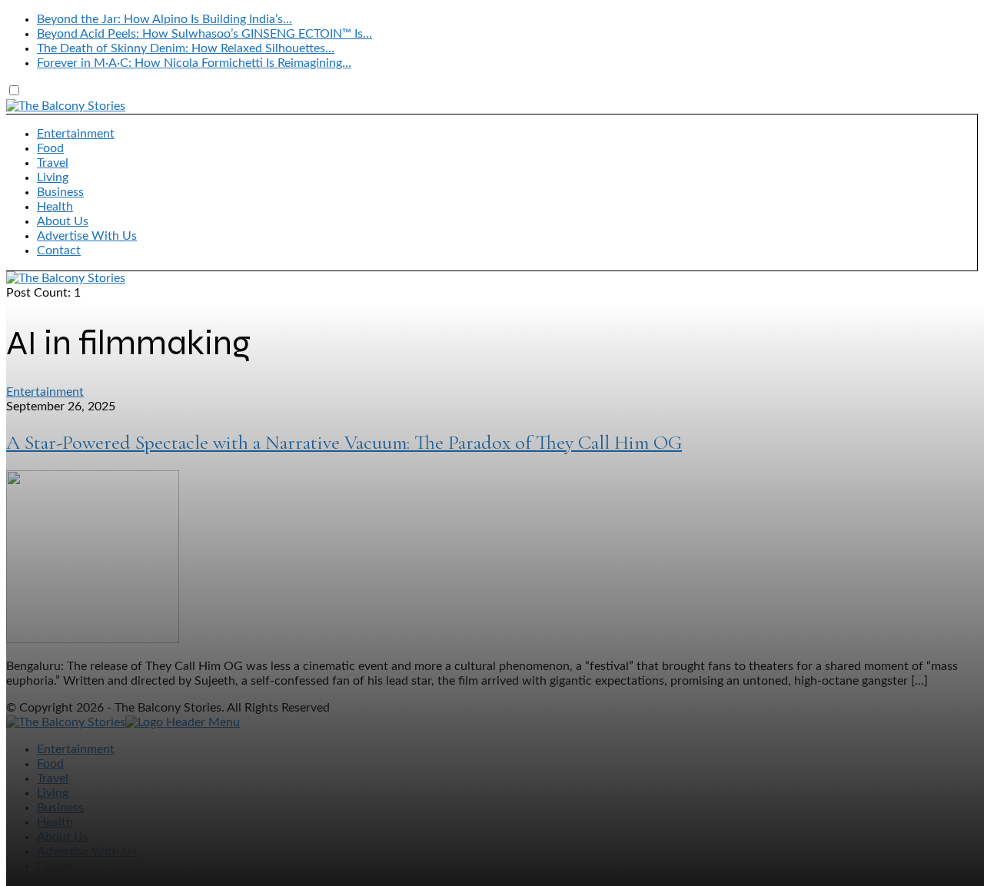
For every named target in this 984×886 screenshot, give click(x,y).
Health (55, 207)
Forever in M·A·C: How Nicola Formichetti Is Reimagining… (194, 63)
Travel (52, 163)
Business (60, 192)
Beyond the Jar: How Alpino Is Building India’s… (164, 19)
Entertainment (76, 134)
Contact (59, 250)
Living (52, 177)
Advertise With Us (87, 236)
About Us (62, 221)
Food (50, 148)
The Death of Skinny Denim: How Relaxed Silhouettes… (185, 48)
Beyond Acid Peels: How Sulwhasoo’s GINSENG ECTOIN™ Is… (204, 34)
